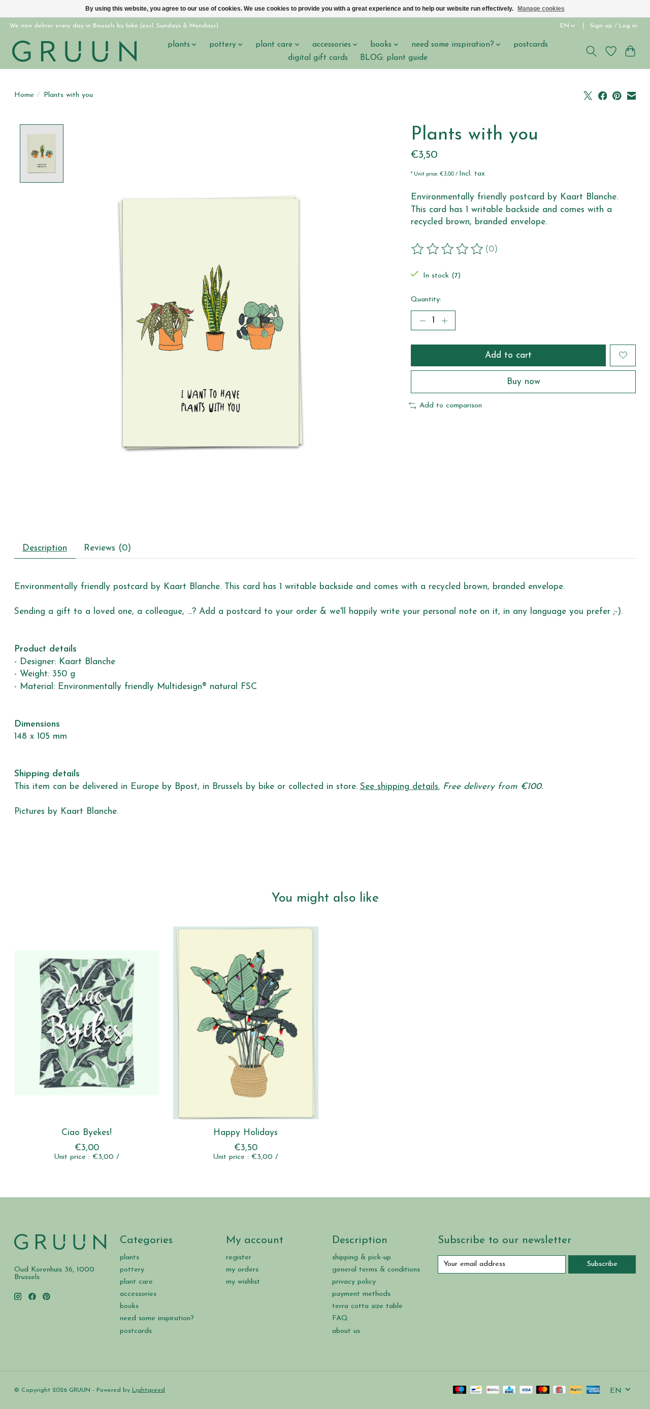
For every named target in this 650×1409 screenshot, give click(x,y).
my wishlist (243, 1282)
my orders (242, 1270)
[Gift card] (559, 1390)
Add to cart (508, 355)
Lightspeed (148, 1390)
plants (129, 1257)
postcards (530, 45)
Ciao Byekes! (86, 1132)
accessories (138, 1294)
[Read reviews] (448, 249)
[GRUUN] (74, 51)
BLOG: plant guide (394, 58)
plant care (136, 1282)
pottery (132, 1270)
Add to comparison (450, 405)
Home (24, 95)
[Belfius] (492, 1390)
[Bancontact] (476, 1390)
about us (346, 1331)
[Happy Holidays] (245, 1022)
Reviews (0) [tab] (107, 548)
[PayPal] (576, 1390)
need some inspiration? (157, 1318)
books (129, 1306)
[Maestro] (459, 1390)
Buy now (523, 381)
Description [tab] (44, 548)
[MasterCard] (542, 1390)
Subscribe (602, 1264)
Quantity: (426, 299)
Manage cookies (541, 8)
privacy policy (354, 1282)
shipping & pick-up (361, 1257)
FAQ (340, 1318)
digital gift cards (318, 58)
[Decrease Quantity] (422, 321)
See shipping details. (400, 786)
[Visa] (526, 1390)
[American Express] (593, 1390)
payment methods (361, 1294)
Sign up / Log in (613, 26)
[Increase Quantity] (444, 321)
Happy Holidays (245, 1132)
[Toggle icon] (590, 51)
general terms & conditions (376, 1270)
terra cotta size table (367, 1306)
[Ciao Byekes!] (86, 1022)
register (238, 1257)
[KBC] (509, 1390)
